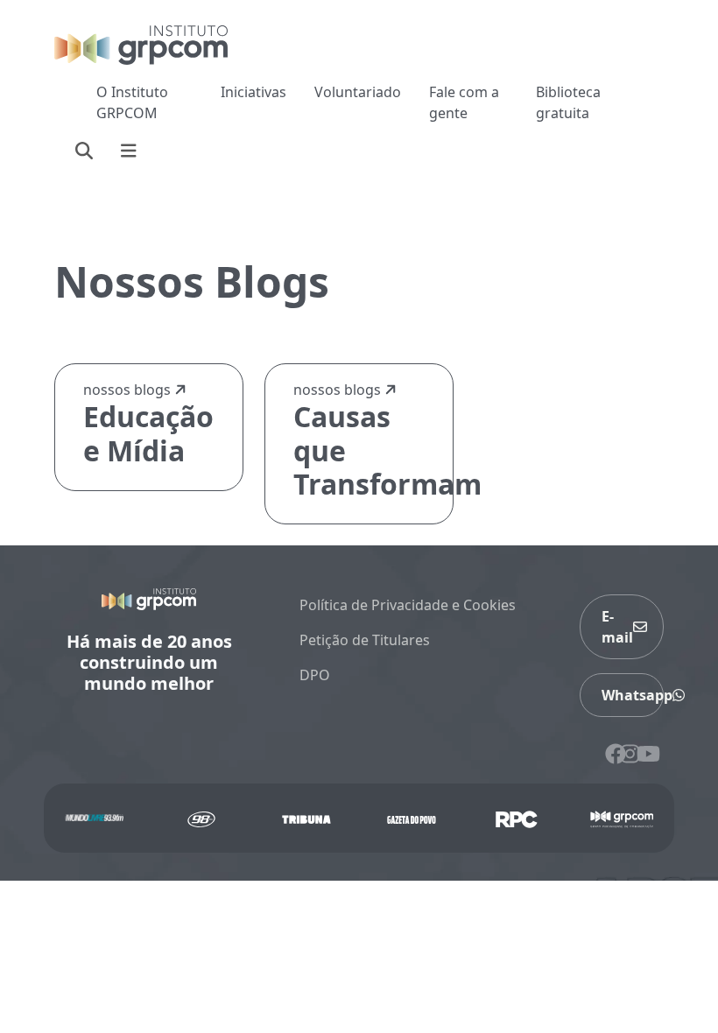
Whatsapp (633, 695)
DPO (314, 675)
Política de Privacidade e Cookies (407, 605)
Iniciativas (253, 92)
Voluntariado (357, 92)
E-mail (617, 627)
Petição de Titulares (364, 640)
